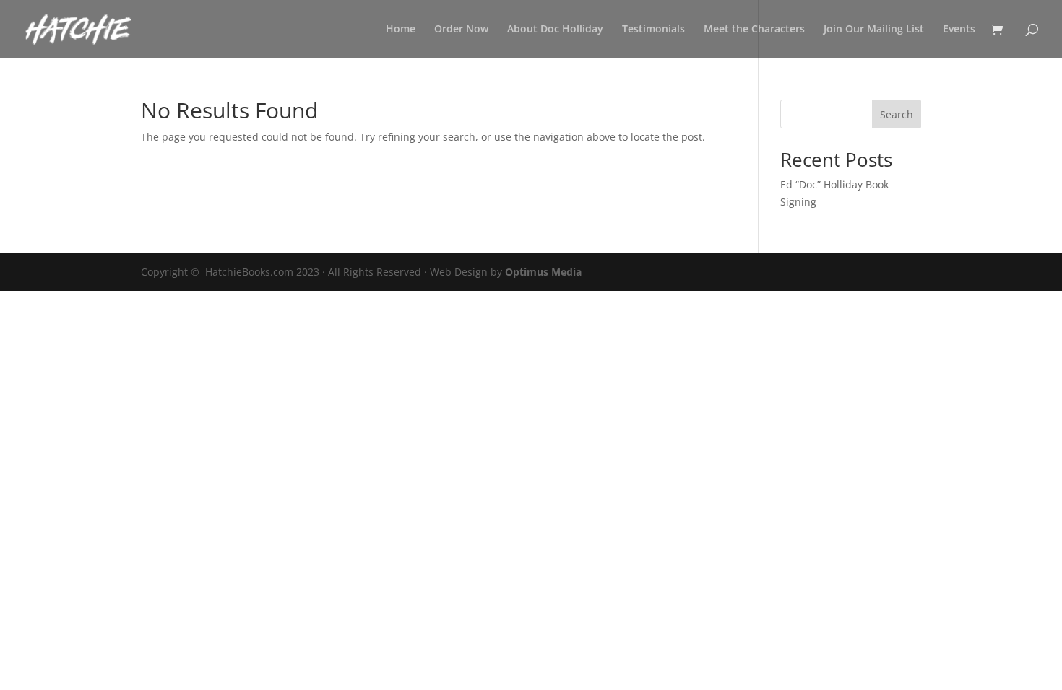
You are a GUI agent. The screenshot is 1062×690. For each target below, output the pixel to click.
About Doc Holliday (555, 29)
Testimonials (653, 29)
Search (896, 114)
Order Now (461, 29)
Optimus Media (543, 272)
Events (959, 29)
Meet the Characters (754, 29)
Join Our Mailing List (874, 29)
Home (400, 29)
